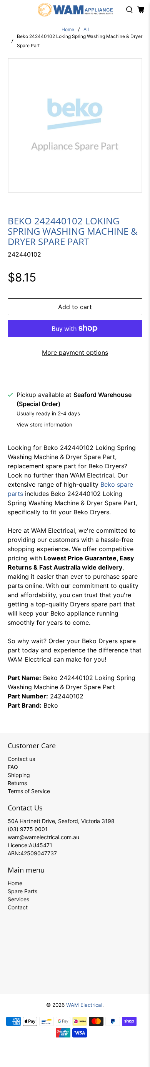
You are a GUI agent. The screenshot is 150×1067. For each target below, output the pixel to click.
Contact (18, 907)
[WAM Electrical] (75, 10)
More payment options (75, 352)
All (86, 29)
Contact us (21, 759)
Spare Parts (22, 891)
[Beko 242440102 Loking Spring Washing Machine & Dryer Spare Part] (75, 125)
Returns (17, 783)
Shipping (19, 775)
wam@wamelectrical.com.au (43, 837)
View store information (44, 425)
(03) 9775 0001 (28, 829)
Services (18, 899)
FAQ (13, 767)
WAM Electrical (84, 1005)
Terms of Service (29, 791)
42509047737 (38, 853)
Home (68, 29)
